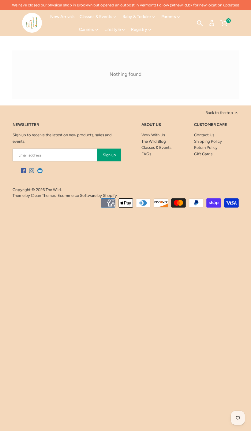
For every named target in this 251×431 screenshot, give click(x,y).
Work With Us (153, 135)
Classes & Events (156, 147)
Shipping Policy (208, 141)
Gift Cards (203, 154)
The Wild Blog (153, 141)
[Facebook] (23, 170)
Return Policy (206, 147)
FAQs (146, 154)
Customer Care (210, 124)
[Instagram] (31, 170)
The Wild (53, 189)
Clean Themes (43, 195)
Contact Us (204, 135)
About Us (151, 124)
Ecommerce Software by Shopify (87, 195)
